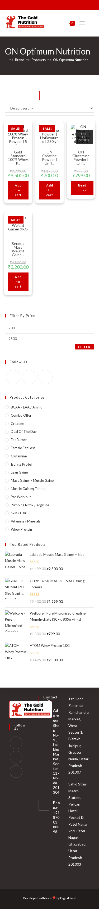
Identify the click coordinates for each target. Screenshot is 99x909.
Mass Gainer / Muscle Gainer (33, 480)
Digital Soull (68, 898)
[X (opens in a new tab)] (34, 4)
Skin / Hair (18, 513)
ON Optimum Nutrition (70, 60)
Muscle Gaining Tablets (28, 489)
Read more (82, 187)
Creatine (17, 423)
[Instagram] (29, 377)
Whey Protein (21, 529)
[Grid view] (43, 95)
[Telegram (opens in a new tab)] (64, 4)
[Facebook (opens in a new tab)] (40, 4)
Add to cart (18, 190)
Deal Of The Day (24, 431)
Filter (84, 347)
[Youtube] (45, 377)
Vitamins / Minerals (25, 521)
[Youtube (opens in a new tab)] (52, 4)
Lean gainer (20, 472)
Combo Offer (21, 415)
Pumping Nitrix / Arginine (30, 505)
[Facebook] (13, 377)
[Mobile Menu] (81, 23)
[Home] (6, 60)
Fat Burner (19, 440)
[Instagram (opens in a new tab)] (46, 4)
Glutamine (19, 456)
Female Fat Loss (23, 448)
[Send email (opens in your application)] (58, 4)
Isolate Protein (22, 464)
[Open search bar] (91, 23)
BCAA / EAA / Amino (27, 407)
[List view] (55, 95)
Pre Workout (21, 497)
